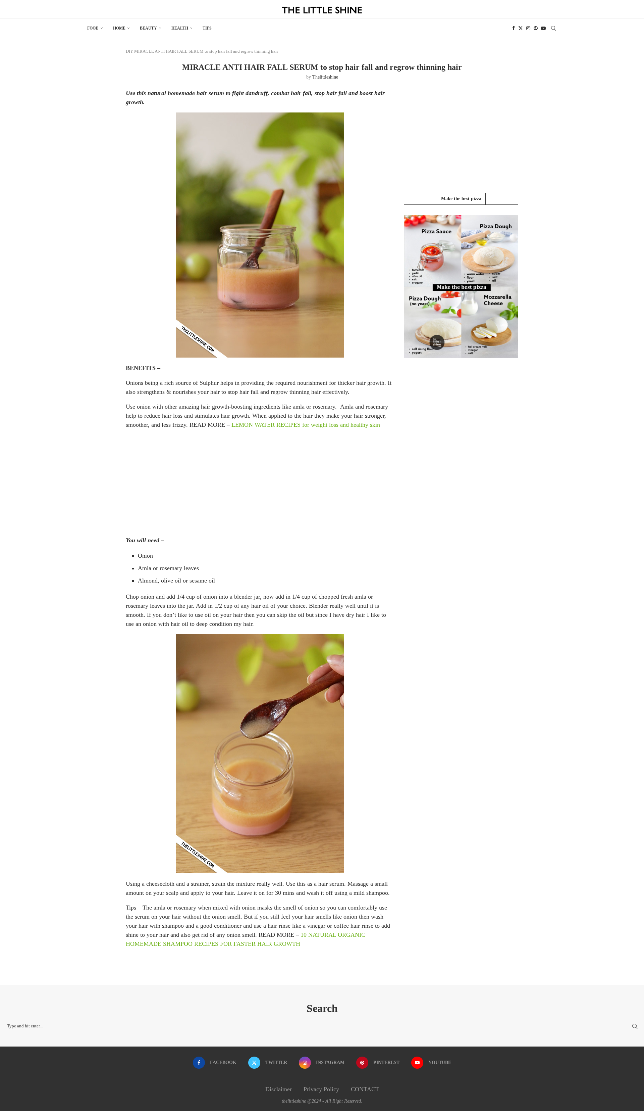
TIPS (207, 28)
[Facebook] (513, 28)
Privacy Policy (321, 1089)
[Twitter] (520, 28)
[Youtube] (543, 28)
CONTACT (365, 1089)
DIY (129, 51)
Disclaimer (278, 1089)
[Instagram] (528, 28)
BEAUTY (148, 28)
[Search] (553, 28)
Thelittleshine (325, 77)
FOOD (93, 28)
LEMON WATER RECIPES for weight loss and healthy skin (305, 424)
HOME (119, 28)
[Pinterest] (536, 28)
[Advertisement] (260, 482)
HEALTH (179, 28)
